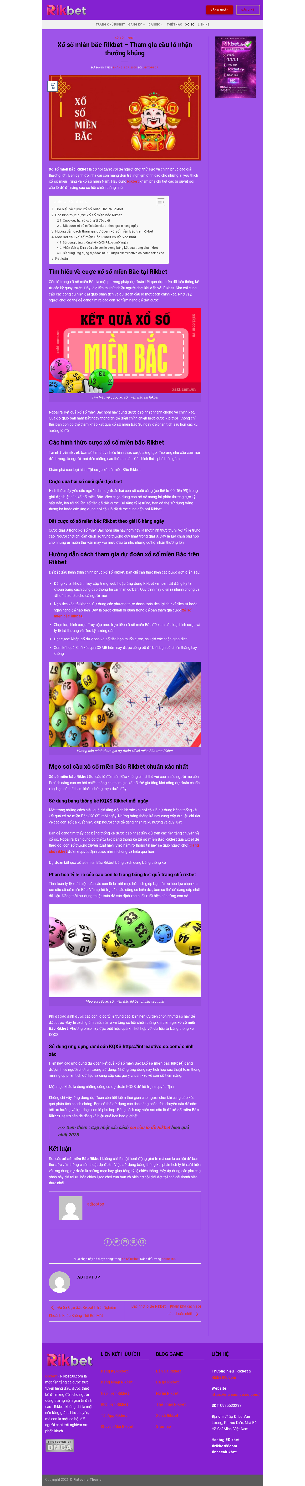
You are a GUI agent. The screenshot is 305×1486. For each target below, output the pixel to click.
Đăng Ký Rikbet (114, 1371)
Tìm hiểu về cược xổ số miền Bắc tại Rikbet (89, 209)
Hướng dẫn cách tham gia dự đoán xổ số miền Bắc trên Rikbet (104, 231)
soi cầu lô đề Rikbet (150, 1127)
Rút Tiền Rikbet (114, 1404)
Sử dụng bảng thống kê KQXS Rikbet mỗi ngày (96, 242)
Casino (154, 24)
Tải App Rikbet (114, 1415)
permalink (168, 1259)
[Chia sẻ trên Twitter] (116, 1242)
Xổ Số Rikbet (125, 37)
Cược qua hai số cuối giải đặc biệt (86, 220)
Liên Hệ (203, 24)
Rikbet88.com (224, 1377)
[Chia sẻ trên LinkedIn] (142, 1242)
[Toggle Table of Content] (158, 202)
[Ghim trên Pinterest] (133, 1242)
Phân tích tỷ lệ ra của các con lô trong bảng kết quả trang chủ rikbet (110, 247)
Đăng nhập (219, 9)
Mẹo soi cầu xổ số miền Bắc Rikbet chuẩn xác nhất (95, 237)
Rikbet (133, 181)
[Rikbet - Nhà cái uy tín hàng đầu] (66, 10)
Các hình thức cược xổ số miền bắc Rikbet (89, 215)
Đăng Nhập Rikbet (116, 1382)
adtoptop (150, 67)
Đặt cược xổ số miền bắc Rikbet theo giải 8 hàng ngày (100, 226)
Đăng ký (248, 9)
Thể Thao (174, 24)
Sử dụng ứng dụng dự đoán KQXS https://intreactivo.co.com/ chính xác (113, 253)
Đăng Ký (135, 24)
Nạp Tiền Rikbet (115, 1393)
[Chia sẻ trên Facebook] (108, 1242)
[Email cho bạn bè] (125, 1242)
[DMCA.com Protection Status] (59, 1445)
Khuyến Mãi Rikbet (117, 1426)
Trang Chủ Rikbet (110, 24)
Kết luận (61, 258)
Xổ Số (189, 24)
